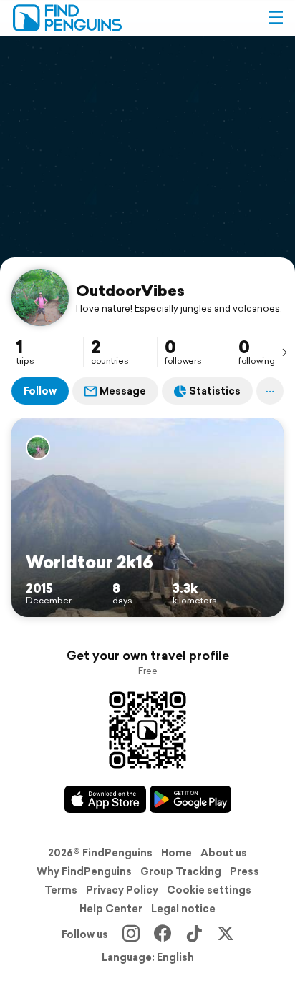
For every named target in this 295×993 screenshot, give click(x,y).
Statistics (215, 391)
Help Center (110, 908)
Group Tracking (180, 871)
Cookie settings (209, 890)
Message (123, 391)
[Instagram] (131, 934)
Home (176, 853)
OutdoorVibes (130, 290)
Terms (60, 890)
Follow (40, 391)
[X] (225, 934)
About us (223, 853)
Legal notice (183, 908)
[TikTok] (194, 934)
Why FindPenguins (84, 871)
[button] (275, 18)
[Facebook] (162, 934)
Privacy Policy (122, 890)
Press (244, 871)
